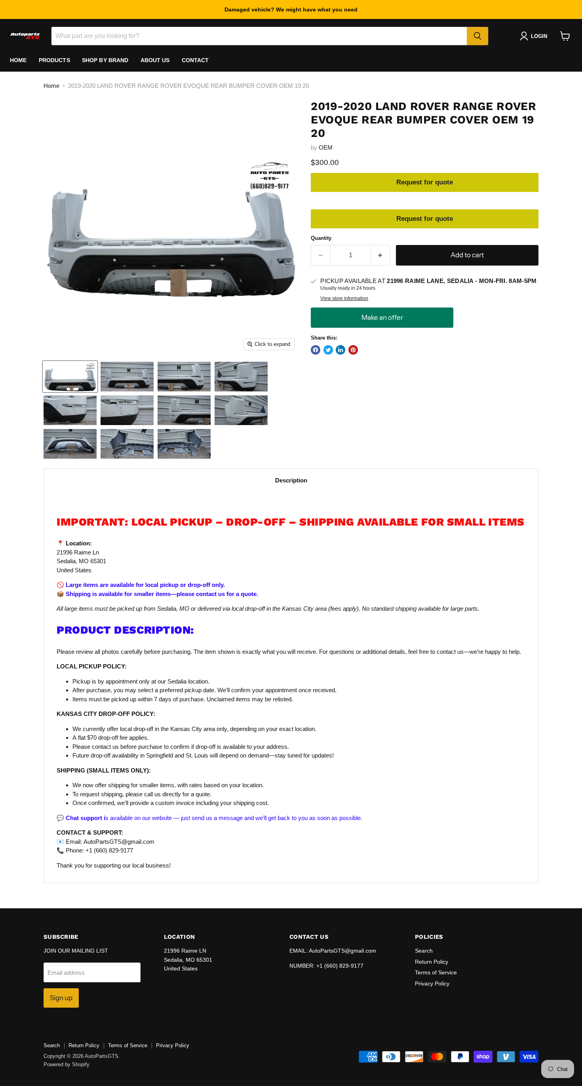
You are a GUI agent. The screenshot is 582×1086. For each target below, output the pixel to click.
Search (424, 950)
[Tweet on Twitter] (328, 350)
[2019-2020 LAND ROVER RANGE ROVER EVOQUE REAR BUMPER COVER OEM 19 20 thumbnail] (70, 376)
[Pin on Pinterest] (353, 350)
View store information (344, 298)
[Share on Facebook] (315, 350)
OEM (326, 147)
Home (18, 60)
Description (291, 480)
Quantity (321, 238)
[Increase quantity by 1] (380, 255)
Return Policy (431, 962)
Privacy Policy (432, 983)
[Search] (477, 36)
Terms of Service (436, 972)
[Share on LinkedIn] (340, 350)
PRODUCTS (54, 60)
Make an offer (382, 317)
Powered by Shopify (66, 1064)
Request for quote (424, 182)
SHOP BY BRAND (105, 60)
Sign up (61, 998)
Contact (195, 60)
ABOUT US (155, 60)
